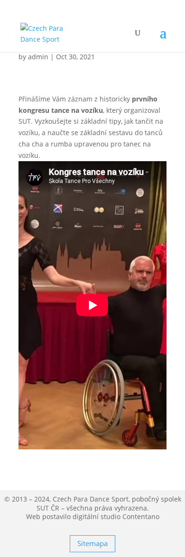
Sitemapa (92, 543)
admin (38, 56)
